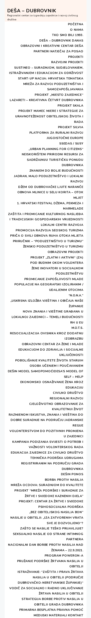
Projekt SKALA (70, 106)
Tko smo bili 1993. (67, 35)
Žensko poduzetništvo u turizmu (53, 246)
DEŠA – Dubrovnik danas (61, 41)
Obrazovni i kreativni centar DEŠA (52, 46)
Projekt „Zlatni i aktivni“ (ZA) (56, 258)
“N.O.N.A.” (76, 295)
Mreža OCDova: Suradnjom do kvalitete (47, 485)
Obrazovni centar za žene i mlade (52, 344)
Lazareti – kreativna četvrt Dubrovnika (46, 100)
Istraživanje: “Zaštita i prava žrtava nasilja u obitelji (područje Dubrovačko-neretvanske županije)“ (50, 577)
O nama (76, 30)
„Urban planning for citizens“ (56, 149)
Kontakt (75, 615)
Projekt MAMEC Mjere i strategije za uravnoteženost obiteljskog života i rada (49, 116)
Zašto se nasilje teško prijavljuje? (51, 528)
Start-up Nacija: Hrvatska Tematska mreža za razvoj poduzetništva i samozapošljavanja (50, 83)
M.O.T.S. (77, 328)
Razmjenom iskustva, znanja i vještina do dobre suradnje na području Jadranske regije (46, 420)
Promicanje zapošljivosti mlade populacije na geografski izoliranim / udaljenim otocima (48, 284)
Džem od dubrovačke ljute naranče (50, 187)
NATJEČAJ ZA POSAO (66, 51)
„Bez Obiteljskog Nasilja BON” (56, 512)
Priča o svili (21, 236)
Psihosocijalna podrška (60, 507)
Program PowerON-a (64, 556)
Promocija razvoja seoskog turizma (49, 230)
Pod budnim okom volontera (56, 263)
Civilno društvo (68, 393)
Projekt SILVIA (70, 127)
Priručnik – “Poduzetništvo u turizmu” (48, 241)
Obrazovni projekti (65, 252)
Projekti (75, 57)
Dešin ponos (72, 474)
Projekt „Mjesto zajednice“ (59, 95)
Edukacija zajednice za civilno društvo (47, 453)
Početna (75, 24)
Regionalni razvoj (66, 398)
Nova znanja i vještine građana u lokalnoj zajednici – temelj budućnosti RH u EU (47, 317)
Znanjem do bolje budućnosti (56, 171)
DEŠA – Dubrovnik (31, 11)
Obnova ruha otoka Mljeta (58, 236)
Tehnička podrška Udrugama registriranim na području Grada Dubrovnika (52, 463)
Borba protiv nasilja (64, 480)
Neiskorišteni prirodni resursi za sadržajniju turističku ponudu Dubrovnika (52, 159)
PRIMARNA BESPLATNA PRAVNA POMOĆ (51, 610)
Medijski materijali (50, 615)
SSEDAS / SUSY (71, 144)
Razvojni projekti (67, 62)
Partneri (42, 51)
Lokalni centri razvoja (62, 225)
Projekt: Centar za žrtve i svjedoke (51, 501)
